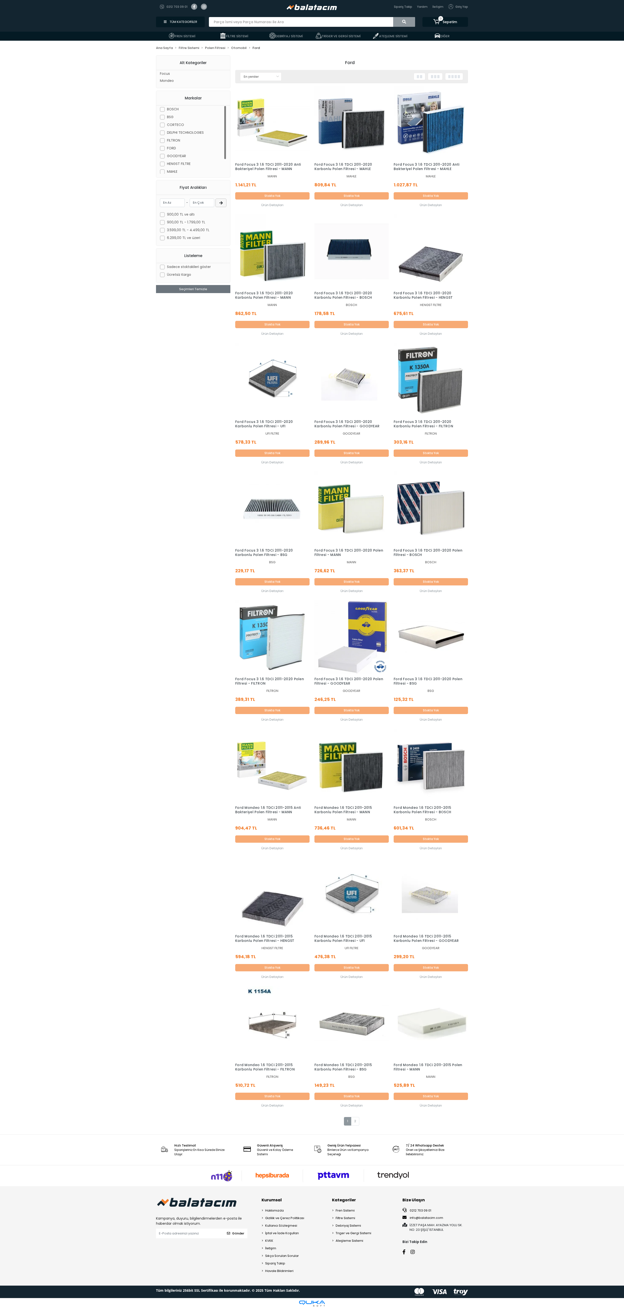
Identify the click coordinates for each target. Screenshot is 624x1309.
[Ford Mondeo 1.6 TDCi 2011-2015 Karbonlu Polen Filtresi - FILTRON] (272, 1023)
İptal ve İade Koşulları (282, 1233)
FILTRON (173, 140)
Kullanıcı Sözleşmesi (281, 1225)
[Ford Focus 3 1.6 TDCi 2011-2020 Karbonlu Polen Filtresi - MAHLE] (351, 123)
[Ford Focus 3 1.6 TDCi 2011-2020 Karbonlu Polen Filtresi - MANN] (272, 251)
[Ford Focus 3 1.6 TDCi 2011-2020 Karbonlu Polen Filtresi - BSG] (272, 508)
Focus (165, 73)
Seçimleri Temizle (193, 289)
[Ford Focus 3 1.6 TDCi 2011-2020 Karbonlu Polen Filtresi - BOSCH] (351, 251)
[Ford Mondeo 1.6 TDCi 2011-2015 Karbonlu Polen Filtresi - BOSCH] (431, 766)
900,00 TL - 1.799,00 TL (186, 222)
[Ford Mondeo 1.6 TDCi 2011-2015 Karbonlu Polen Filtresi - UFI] (351, 894)
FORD (171, 148)
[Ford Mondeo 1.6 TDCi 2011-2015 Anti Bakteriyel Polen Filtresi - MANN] (272, 766)
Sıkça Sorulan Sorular (282, 1255)
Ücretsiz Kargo (179, 274)
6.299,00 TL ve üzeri (183, 237)
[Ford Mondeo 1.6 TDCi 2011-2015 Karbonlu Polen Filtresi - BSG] (351, 1023)
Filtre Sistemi (345, 1218)
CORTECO (175, 124)
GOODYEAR (176, 155)
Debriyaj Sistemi (348, 1225)
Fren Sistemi (345, 1210)
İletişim (437, 7)
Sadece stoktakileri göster (189, 266)
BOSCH (173, 109)
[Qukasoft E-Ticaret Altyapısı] (312, 1303)
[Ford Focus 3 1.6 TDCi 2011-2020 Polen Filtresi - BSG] (431, 637)
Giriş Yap (461, 7)
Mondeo (167, 80)
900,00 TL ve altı (181, 214)
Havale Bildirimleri (279, 1271)
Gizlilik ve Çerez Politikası (284, 1218)
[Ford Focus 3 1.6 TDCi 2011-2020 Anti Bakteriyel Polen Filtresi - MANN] (272, 123)
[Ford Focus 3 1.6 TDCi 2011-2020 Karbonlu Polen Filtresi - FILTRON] (431, 380)
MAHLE (172, 171)
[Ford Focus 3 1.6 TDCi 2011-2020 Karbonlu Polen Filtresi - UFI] (272, 380)
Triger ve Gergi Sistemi (353, 1233)
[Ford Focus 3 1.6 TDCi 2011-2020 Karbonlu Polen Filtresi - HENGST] (431, 251)
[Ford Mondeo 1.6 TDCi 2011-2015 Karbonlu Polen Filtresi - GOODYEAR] (431, 894)
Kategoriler (344, 1200)
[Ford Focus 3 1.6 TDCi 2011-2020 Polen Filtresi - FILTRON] (272, 637)
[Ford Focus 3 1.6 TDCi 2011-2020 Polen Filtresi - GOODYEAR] (351, 637)
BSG (170, 117)
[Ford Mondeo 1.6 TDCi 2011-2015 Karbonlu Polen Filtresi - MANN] (351, 766)
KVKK (269, 1240)
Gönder (238, 1233)
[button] (445, 22)
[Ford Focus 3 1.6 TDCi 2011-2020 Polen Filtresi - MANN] (351, 508)
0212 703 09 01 (420, 1210)
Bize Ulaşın (413, 1200)
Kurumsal (272, 1200)
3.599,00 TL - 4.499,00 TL (188, 230)
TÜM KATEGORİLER (183, 21)
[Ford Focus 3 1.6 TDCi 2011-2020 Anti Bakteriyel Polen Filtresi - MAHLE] (431, 123)
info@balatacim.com (426, 1217)
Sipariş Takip (403, 7)
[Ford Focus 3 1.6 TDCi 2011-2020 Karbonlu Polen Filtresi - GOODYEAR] (351, 380)
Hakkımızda (274, 1210)
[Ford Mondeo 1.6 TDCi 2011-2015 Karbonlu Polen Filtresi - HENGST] (272, 894)
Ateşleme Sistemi (349, 1240)
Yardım (422, 7)
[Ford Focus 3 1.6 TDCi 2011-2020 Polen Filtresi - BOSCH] (431, 508)
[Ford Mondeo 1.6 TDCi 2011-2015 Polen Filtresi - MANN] (431, 1023)
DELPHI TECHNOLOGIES (185, 132)
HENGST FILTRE (179, 163)
